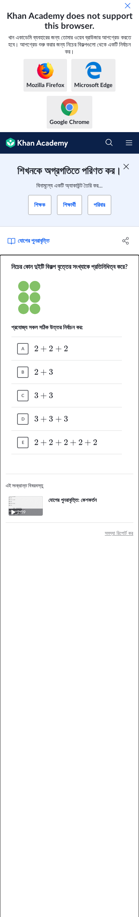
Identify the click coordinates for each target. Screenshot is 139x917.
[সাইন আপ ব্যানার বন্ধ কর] (126, 166)
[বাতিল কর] (127, 5)
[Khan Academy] (34, 142)
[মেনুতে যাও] (129, 143)
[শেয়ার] (125, 241)
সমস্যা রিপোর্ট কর (119, 533)
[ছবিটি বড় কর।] (69, 297)
